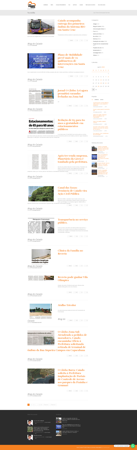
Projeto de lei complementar (100, 44)
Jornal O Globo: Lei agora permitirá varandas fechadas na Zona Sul (73, 93)
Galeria (81, 4)
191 (77, 173)
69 (77, 320)
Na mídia (95, 36)
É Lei (69, 4)
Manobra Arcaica (38, 435)
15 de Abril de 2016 (36, 360)
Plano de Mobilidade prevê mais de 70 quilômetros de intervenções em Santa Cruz (71, 61)
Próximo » (46, 404)
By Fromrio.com (106, 447)
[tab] (92, 100)
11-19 (40, 404)
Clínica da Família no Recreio (70, 252)
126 (77, 390)
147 (77, 292)
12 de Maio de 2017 (36, 241)
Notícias (75, 4)
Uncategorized (97, 52)
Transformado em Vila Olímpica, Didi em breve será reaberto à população (101, 104)
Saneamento (96, 50)
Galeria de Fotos (97, 34)
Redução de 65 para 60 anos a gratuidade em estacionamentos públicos (71, 125)
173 (77, 355)
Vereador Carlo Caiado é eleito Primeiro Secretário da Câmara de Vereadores (100, 128)
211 (77, 105)
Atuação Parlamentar (61, 4)
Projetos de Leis (97, 48)
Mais (71, 40)
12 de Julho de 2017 (36, 146)
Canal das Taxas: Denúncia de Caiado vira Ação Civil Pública (72, 190)
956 (77, 265)
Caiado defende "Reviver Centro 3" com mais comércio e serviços (104, 164)
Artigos (95, 24)
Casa (94, 12)
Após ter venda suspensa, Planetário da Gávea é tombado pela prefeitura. (73, 158)
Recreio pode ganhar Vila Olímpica (73, 279)
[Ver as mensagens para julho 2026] (93, 67)
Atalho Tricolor (67, 305)
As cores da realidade (39, 420)
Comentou (96, 99)
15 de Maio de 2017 (36, 178)
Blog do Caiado (97, 26)
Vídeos (95, 55)
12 (101, 80)
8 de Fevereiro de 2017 (37, 267)
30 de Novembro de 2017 (37, 110)
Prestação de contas (90, 4)
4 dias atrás (34, 45)
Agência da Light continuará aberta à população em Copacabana (99, 116)
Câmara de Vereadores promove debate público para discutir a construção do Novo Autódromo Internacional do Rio (41, 429)
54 (77, 236)
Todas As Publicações (100, 12)
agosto (101, 67)
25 (98, 86)
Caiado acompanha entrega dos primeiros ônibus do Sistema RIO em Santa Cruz (71, 25)
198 (77, 205)
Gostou (101, 99)
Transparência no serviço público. (73, 221)
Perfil (52, 4)
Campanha (45, 4)
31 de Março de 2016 (36, 395)
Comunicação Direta (98, 29)
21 (106, 83)
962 (77, 141)
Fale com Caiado (101, 4)
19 (101, 83)
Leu (92, 99)
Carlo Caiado (101, 153)
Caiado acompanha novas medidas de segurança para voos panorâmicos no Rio (103, 172)
